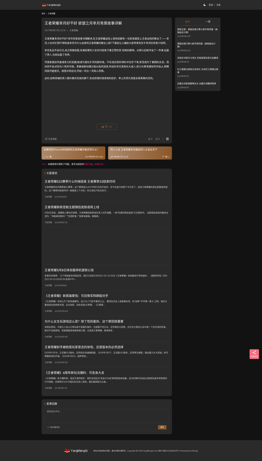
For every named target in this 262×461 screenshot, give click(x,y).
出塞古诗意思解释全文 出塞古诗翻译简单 (196, 83)
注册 (218, 4)
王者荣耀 (73, 30)
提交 (162, 427)
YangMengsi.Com (150, 451)
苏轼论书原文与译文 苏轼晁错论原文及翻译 (197, 58)
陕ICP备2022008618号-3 (169, 451)
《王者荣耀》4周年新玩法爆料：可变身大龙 (74, 373)
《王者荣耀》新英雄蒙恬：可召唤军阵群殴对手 (76, 296)
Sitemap (194, 451)
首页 (43, 13)
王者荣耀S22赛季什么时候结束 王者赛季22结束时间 (80, 181)
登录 (211, 4)
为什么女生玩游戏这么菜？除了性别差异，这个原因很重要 (84, 321)
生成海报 (52, 139)
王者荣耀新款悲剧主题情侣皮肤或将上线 (72, 207)
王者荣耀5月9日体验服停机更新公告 (69, 270)
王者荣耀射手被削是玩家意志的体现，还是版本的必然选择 (84, 347)
